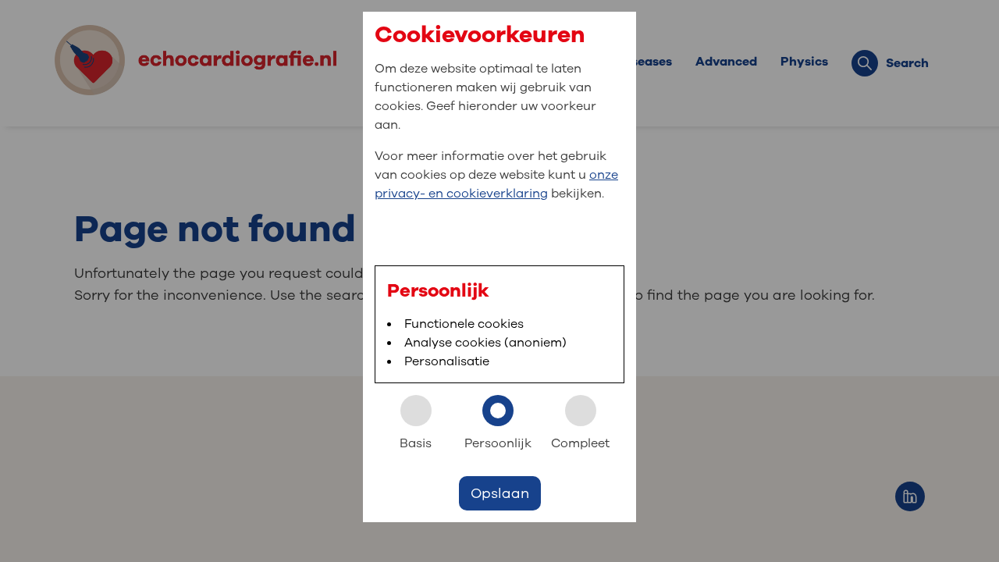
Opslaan (500, 493)
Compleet (580, 443)
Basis (416, 443)
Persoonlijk (497, 443)
